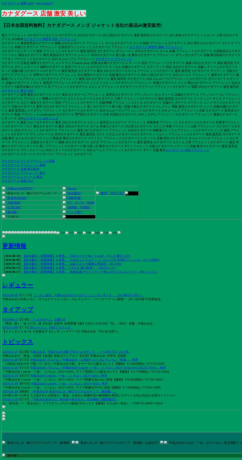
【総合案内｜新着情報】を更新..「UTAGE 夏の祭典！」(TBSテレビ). (69, 267)
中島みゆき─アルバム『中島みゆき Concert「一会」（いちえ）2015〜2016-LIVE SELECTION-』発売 (98, 367)
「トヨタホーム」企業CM (47, 319)
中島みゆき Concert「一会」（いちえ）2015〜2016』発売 (68, 375)
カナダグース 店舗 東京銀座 (20, 169)
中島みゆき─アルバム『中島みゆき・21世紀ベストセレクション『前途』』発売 (84, 359)
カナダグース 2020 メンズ (40, 118)
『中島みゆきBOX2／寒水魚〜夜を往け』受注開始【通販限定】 (73, 399)
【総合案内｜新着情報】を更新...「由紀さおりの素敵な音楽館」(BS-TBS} (72, 263)
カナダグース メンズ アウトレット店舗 (28, 161)
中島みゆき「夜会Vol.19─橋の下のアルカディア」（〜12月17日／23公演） (80, 351)
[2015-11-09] (10, 327)
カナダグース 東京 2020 (17, 90)
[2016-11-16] (10, 359)
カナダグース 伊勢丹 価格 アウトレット (156, 47)
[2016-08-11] (10, 319)
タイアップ (17, 309)
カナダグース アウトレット (113, 59)
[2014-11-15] (10, 399)
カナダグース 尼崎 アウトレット (187, 150)
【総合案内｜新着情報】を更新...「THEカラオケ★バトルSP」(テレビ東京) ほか (76, 256)
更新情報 (14, 245)
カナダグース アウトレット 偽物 (23, 165)
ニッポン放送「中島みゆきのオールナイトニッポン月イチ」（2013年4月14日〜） (88, 295)
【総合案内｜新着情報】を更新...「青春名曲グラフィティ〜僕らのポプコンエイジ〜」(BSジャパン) (89, 271)
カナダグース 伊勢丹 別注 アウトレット (50, 39)
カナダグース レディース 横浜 (22, 176)
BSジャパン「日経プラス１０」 (51, 327)
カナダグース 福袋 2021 (17, 180)
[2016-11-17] (10, 351)
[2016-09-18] (10, 295)
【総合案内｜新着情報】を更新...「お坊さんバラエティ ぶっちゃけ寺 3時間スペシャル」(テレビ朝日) (91, 260)
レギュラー (17, 285)
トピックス (17, 341)
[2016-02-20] (10, 391)
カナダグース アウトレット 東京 (23, 173)
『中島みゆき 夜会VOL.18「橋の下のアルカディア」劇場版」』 (73, 391)
